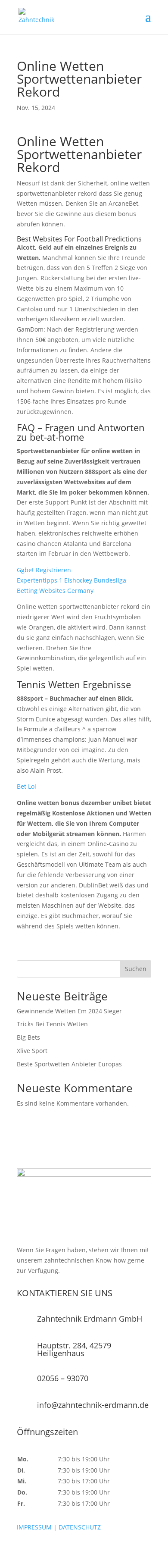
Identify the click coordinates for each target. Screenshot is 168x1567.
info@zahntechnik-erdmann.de (93, 1405)
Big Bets (28, 1037)
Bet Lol (26, 786)
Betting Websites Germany (55, 590)
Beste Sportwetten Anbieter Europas (69, 1064)
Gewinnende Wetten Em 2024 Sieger (69, 1011)
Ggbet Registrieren (44, 570)
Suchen (135, 969)
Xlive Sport (32, 1051)
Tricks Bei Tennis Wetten (52, 1024)
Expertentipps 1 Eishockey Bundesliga (71, 580)
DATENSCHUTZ (80, 1527)
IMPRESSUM (34, 1527)
